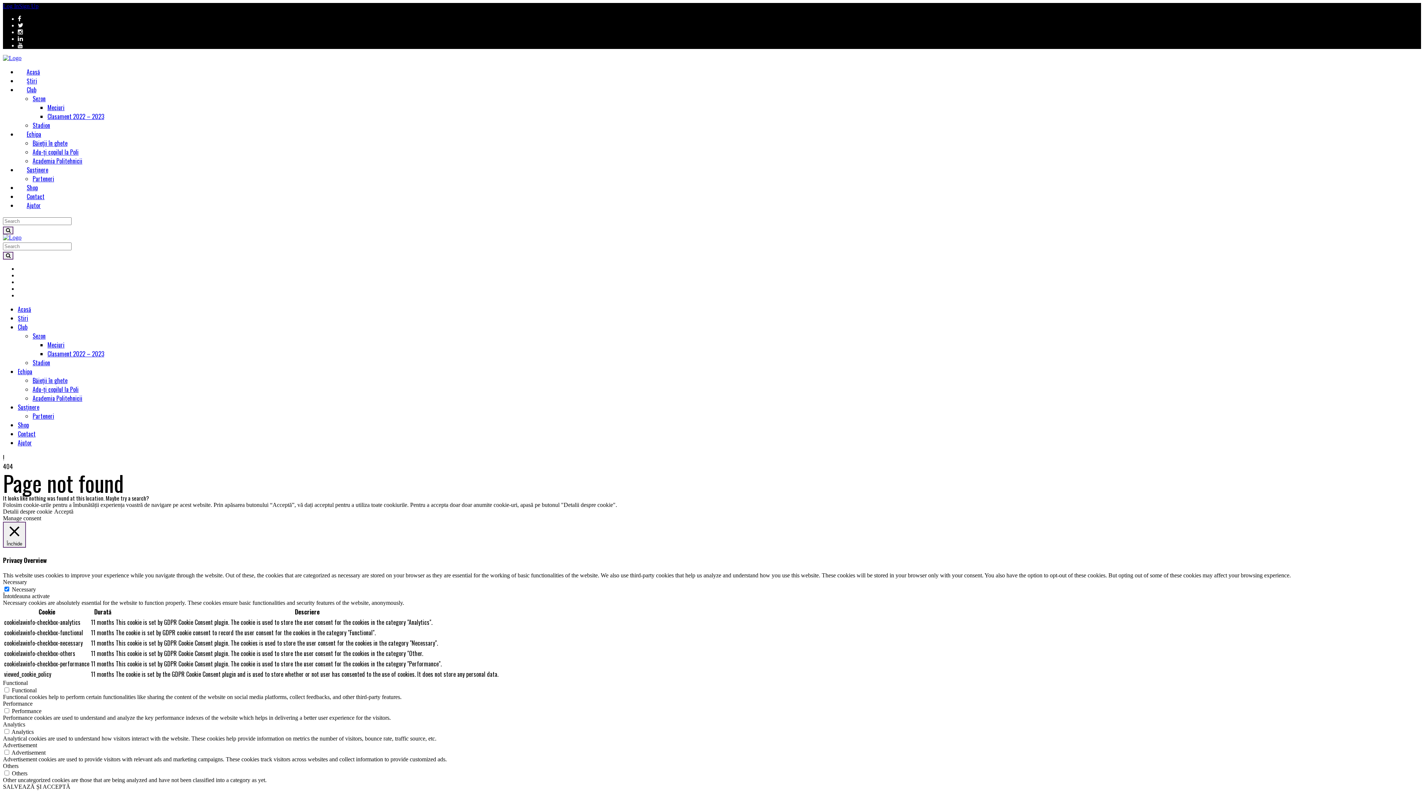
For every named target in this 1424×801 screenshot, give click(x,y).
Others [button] (11, 766)
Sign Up (29, 6)
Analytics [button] (14, 724)
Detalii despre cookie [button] (27, 511)
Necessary (24, 589)
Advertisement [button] (20, 745)
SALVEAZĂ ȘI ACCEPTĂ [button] (36, 787)
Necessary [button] (15, 582)
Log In (11, 6)
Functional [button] (15, 683)
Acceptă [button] (63, 511)
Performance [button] (18, 704)
